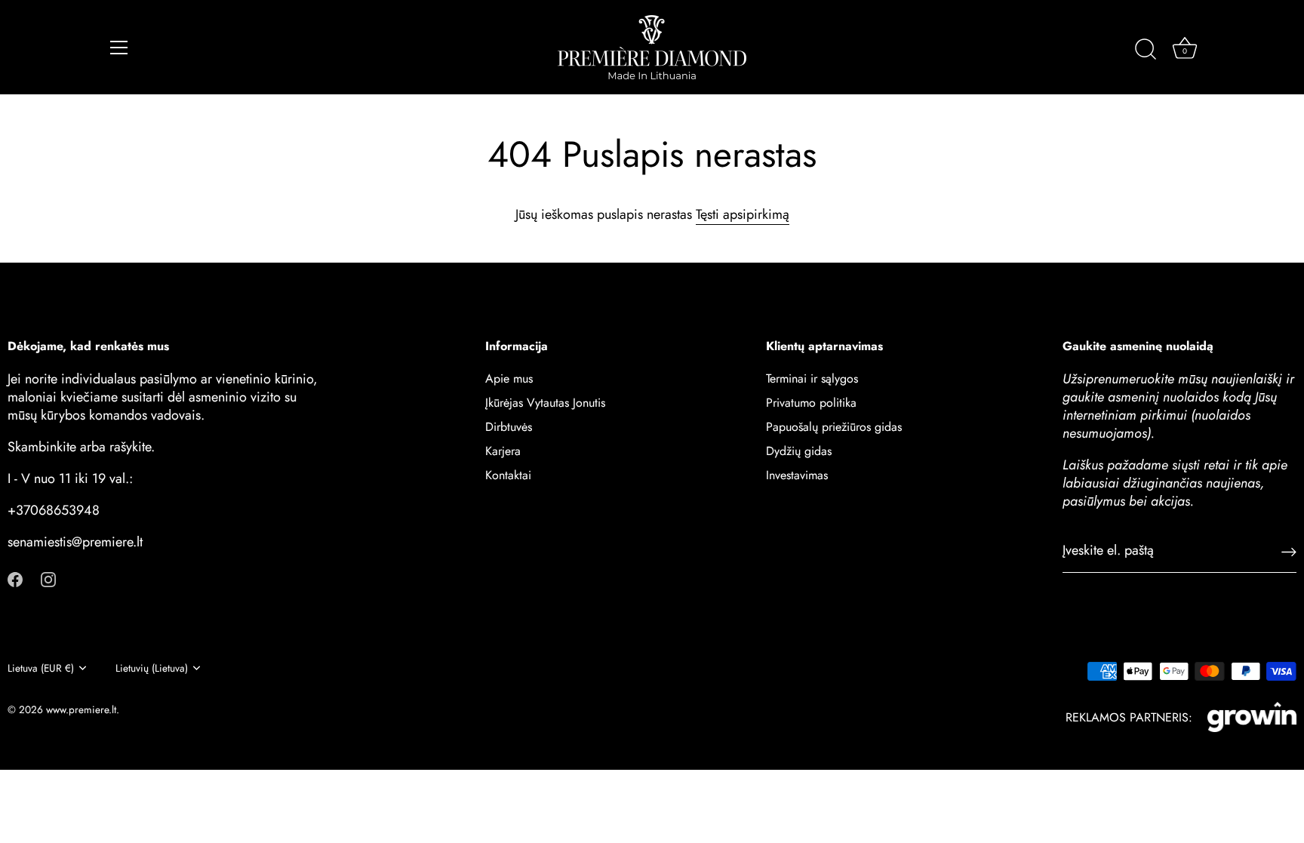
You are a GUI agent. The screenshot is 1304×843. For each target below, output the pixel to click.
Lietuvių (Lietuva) (151, 668)
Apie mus (509, 378)
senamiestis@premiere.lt (75, 542)
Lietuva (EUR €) (41, 668)
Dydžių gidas (799, 451)
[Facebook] (15, 577)
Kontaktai (508, 475)
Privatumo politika (811, 402)
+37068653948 (54, 510)
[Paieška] (1145, 49)
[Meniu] (119, 47)
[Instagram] (48, 577)
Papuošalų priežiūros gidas (834, 426)
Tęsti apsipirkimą (742, 214)
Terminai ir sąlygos (812, 378)
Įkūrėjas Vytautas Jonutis (545, 402)
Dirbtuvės (508, 426)
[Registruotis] (1288, 550)
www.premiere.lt (81, 709)
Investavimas (797, 475)
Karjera (503, 451)
